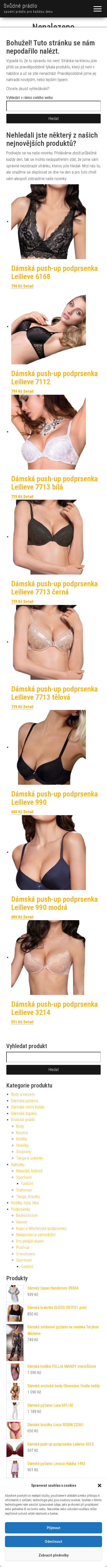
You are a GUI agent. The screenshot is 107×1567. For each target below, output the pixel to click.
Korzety (22, 1132)
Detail (28, 286)
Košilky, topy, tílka (25, 1202)
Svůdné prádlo (20, 6)
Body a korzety (23, 1094)
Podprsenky (20, 1209)
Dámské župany (24, 1113)
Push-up (22, 1247)
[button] (99, 1485)
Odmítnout (53, 1541)
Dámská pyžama (24, 1100)
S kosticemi (25, 1254)
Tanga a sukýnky (29, 1158)
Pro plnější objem (30, 1241)
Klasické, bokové (29, 1171)
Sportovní (23, 1177)
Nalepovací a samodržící (35, 1234)
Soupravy (23, 1151)
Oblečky (22, 1145)
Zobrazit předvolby (53, 1555)
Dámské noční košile (27, 1107)
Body (20, 1126)
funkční (27, 1183)
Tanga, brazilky (28, 1196)
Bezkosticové (26, 1215)
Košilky (21, 1139)
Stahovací (24, 1190)
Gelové (21, 1222)
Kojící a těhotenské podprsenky (41, 1228)
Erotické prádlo (23, 1119)
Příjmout (53, 1528)
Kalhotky (18, 1164)
